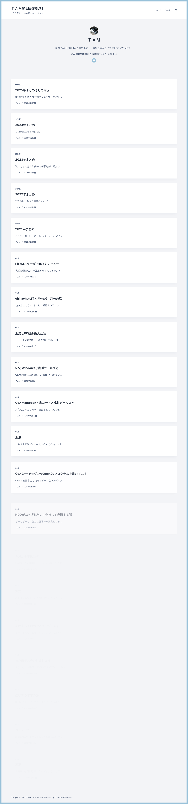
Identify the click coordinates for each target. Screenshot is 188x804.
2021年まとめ (24, 229)
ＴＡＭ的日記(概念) (27, 8)
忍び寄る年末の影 (27, 695)
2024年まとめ (25, 125)
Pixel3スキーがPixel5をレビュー (37, 264)
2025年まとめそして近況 (32, 90)
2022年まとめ (25, 194)
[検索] (176, 10)
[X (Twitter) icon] (94, 60)
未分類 (18, 84)
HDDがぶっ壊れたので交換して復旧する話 (43, 507)
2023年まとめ (25, 159)
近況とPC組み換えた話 (30, 333)
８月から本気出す (27, 541)
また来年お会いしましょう (33, 652)
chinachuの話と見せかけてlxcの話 (38, 298)
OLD (17, 258)
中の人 (167, 10)
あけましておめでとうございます (37, 612)
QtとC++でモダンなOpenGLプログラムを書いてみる (51, 472)
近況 (18, 437)
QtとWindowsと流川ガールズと (37, 368)
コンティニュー (25, 730)
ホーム (158, 10)
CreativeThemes (63, 797)
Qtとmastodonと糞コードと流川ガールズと (44, 402)
